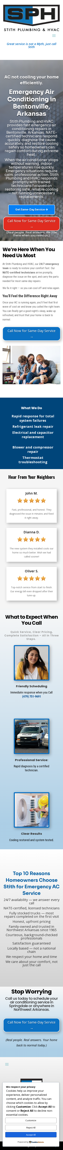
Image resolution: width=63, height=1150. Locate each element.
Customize (30, 1120)
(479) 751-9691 (31, 696)
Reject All (30, 1127)
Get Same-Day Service (30, 209)
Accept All (31, 1134)
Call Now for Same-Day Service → (31, 224)
